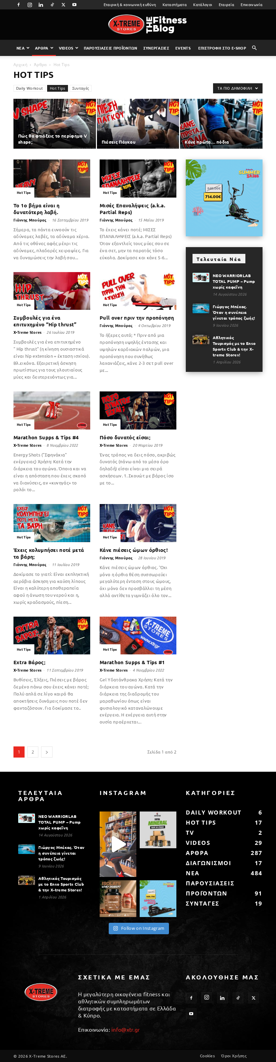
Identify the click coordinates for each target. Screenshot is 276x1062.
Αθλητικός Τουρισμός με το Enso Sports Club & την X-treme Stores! (234, 346)
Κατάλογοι (202, 4)
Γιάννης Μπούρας (30, 220)
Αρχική (20, 64)
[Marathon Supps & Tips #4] (51, 410)
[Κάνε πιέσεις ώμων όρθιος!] (138, 523)
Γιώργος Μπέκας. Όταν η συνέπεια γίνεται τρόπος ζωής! (234, 312)
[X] (63, 4)
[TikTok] (52, 4)
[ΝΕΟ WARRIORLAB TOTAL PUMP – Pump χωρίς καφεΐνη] (201, 277)
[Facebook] (18, 4)
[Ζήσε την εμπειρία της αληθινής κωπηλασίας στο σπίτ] (158, 898)
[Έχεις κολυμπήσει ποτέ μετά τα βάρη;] (51, 523)
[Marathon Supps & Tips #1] (138, 636)
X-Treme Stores (27, 332)
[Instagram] (30, 4)
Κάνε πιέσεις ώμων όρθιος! (134, 550)
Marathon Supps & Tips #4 (46, 437)
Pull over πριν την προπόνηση (137, 317)
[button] (254, 48)
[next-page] (47, 752)
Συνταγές (80, 88)
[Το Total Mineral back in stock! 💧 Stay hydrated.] (158, 830)
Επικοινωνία (252, 4)
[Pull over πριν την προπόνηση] (138, 291)
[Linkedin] (41, 4)
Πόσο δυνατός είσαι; (125, 437)
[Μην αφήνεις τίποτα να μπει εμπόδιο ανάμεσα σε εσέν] (118, 844)
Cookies (207, 1055)
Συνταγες (202, 903)
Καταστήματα (175, 4)
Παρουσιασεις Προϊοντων (110, 48)
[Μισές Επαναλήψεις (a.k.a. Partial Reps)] (138, 178)
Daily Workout (29, 88)
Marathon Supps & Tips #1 (132, 662)
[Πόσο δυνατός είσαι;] (138, 410)
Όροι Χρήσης (233, 1055)
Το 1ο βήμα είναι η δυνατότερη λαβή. (36, 208)
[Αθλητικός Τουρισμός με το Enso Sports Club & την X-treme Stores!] (201, 339)
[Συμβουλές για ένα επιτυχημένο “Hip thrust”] (51, 291)
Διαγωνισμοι (209, 863)
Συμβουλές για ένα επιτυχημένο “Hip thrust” (45, 321)
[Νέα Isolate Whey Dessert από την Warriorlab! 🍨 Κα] (118, 898)
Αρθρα (41, 48)
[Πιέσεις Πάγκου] (138, 124)
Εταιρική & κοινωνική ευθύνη (130, 4)
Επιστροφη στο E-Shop (222, 48)
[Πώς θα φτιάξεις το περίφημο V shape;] (54, 124)
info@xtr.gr (125, 1029)
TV (190, 832)
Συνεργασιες (156, 48)
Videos (66, 48)
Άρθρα (40, 64)
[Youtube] (75, 4)
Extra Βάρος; (29, 662)
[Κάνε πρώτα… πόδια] (221, 124)
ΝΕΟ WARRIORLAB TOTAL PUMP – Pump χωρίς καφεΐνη (234, 281)
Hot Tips (57, 88)
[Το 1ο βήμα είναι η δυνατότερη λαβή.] (51, 178)
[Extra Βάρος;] (51, 636)
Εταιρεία (227, 4)
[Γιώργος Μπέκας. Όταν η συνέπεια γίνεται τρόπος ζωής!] (201, 308)
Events (183, 48)
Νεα (20, 48)
